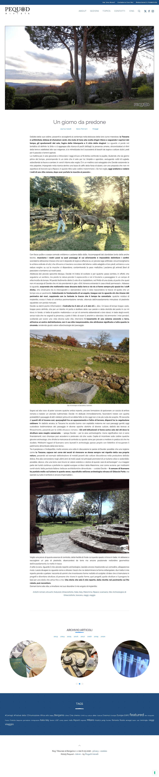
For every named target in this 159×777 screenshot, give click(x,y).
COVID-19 (83, 715)
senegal (129, 720)
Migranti (76, 720)
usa (138, 720)
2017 (83, 636)
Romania (115, 720)
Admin (78, 754)
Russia (122, 720)
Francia (13, 720)
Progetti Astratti (91, 754)
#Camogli (9, 715)
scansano (104, 592)
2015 (69, 636)
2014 (62, 636)
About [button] (82, 11)
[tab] (76, 684)
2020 (103, 636)
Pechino (108, 720)
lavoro (52, 720)
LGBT (57, 720)
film (146, 715)
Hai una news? (109, 2)
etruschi (49, 592)
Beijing (52, 715)
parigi (103, 720)
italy (80, 592)
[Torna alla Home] (17, 11)
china (67, 715)
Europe (120, 715)
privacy (96, 751)
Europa (113, 715)
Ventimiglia (144, 720)
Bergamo (59, 715)
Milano (90, 720)
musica (98, 720)
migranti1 (83, 720)
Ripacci (96, 592)
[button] (139, 11)
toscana (79, 595)
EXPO (126, 715)
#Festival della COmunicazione (27, 715)
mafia (71, 720)
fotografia (151, 715)
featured (57, 592)
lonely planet (64, 720)
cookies (103, 751)
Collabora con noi (126, 2)
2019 (96, 636)
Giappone (19, 720)
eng (131, 11)
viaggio (92, 595)
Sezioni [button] (94, 11)
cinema (77, 715)
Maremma (87, 592)
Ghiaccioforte (67, 592)
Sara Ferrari (82, 129)
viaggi (85, 595)
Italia (76, 592)
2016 (76, 636)
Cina (71, 715)
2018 (89, 636)
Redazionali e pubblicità (146, 2)
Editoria (99, 715)
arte (47, 715)
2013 (56, 636)
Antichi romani (39, 592)
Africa (42, 715)
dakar (95, 715)
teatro (134, 720)
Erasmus (106, 715)
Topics (107, 11)
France (7, 720)
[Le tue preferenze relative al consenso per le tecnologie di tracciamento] (154, 772)
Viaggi (96, 129)
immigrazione (35, 720)
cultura (89, 715)
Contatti (119, 11)
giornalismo (26, 720)
